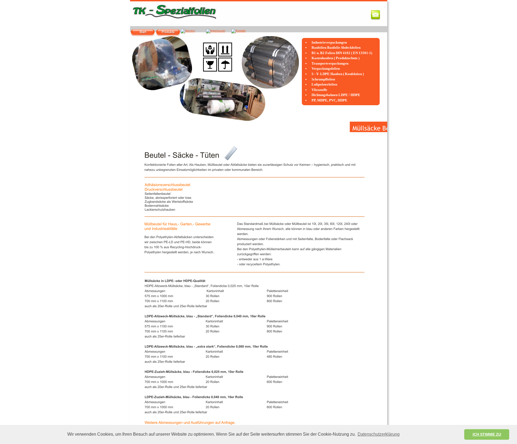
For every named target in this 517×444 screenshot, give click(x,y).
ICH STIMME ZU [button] (487, 434)
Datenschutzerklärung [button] (379, 434)
